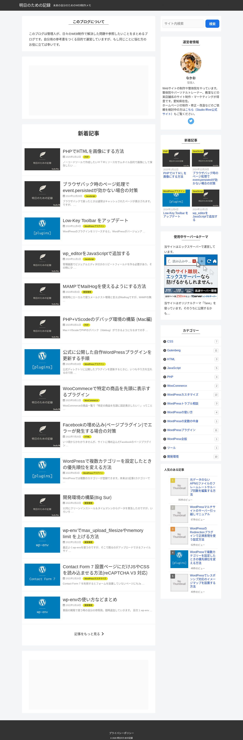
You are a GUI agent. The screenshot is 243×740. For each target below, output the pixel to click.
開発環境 (192, 456)
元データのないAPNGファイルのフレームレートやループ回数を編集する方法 (203, 487)
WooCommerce (192, 385)
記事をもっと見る (87, 634)
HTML (192, 359)
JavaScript (192, 367)
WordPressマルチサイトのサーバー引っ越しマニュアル (203, 510)
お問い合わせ (215, 5)
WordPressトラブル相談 (192, 403)
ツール (192, 447)
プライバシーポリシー (121, 733)
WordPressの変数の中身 (192, 421)
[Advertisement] (88, 90)
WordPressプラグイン (192, 430)
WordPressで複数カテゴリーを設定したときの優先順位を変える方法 (203, 557)
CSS (199, 5)
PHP (192, 376)
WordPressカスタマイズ (176, 5)
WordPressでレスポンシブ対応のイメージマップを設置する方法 (203, 581)
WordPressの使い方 (192, 412)
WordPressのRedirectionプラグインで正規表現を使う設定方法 (203, 534)
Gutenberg (150, 5)
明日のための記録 (35, 5)
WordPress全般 (192, 438)
